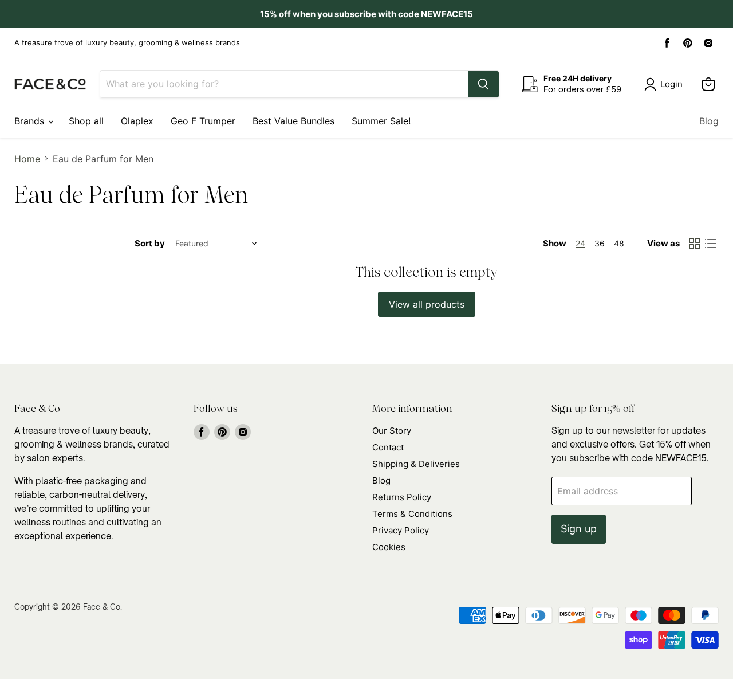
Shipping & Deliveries (416, 463)
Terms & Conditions (412, 513)
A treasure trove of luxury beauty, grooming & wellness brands (127, 42)
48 (619, 243)
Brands (30, 121)
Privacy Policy (400, 530)
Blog (709, 121)
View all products (426, 304)
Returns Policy (401, 497)
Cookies (388, 546)
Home (27, 159)
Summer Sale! (381, 121)
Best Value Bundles (293, 121)
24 (580, 243)
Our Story (391, 430)
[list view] (711, 244)
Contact (388, 447)
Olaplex (137, 121)
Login (671, 84)
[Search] (483, 84)
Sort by (150, 243)
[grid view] (695, 244)
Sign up (579, 529)
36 (599, 243)
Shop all (86, 121)
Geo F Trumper (203, 121)
